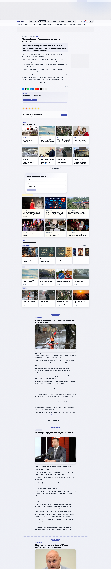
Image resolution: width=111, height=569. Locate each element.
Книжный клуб (26, 245)
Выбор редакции (62, 21)
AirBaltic (26, 24)
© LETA (37, 36)
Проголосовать (31, 189)
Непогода (44, 24)
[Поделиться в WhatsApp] (28, 89)
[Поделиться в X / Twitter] (26, 89)
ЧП (53, 24)
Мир (48, 21)
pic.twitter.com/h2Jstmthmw (67, 414)
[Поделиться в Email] (43, 89)
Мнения (69, 21)
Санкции (34, 24)
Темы (19, 24)
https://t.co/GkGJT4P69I (55, 414)
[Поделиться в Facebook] (23, 89)
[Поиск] (82, 21)
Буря (84, 24)
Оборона (39, 24)
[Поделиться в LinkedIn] (33, 89)
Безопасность (79, 24)
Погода (30, 24)
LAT (92, 21)
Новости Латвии (42, 21)
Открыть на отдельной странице (55, 420)
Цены (61, 24)
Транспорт (49, 24)
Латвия (22, 24)
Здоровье (57, 24)
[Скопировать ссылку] (46, 89)
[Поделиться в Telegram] (31, 89)
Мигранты (65, 24)
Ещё (73, 21)
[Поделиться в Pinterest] (38, 89)
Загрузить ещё (55, 168)
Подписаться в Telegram (30, 99)
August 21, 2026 (52, 417)
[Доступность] (92, 1)
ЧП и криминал (54, 21)
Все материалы (85, 245)
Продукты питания (72, 24)
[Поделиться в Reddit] (36, 89)
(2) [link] (43, 163)
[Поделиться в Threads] (41, 89)
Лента (36, 21)
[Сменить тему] (87, 21)
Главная (31, 21)
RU (89, 21)
